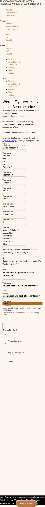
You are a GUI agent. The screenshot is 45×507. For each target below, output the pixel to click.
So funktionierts (12, 13)
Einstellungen (26, 503)
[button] (22, 21)
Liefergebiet (10, 15)
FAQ (7, 37)
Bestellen (9, 10)
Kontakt (9, 40)
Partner (9, 35)
